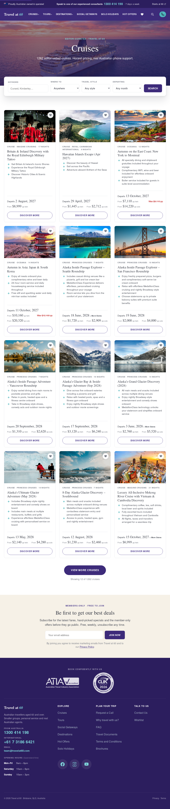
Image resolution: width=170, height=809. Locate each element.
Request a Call (105, 713)
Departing (119, 81)
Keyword (13, 82)
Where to (56, 81)
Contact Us (140, 713)
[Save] (50, 115)
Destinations (64, 14)
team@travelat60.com (17, 750)
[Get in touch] (162, 14)
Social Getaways (87, 14)
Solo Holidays (110, 14)
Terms (163, 798)
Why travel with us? (107, 720)
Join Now (115, 635)
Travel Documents (106, 734)
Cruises (33, 14)
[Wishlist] (142, 14)
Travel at (13, 14)
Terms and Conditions (109, 741)
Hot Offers (129, 14)
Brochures (102, 748)
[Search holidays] (152, 14)
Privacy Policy (87, 646)
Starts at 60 (157, 3)
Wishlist (139, 720)
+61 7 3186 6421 (19, 741)
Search (153, 88)
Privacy (155, 798)
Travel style (89, 81)
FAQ (98, 727)
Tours (47, 14)
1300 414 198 (113, 4)
